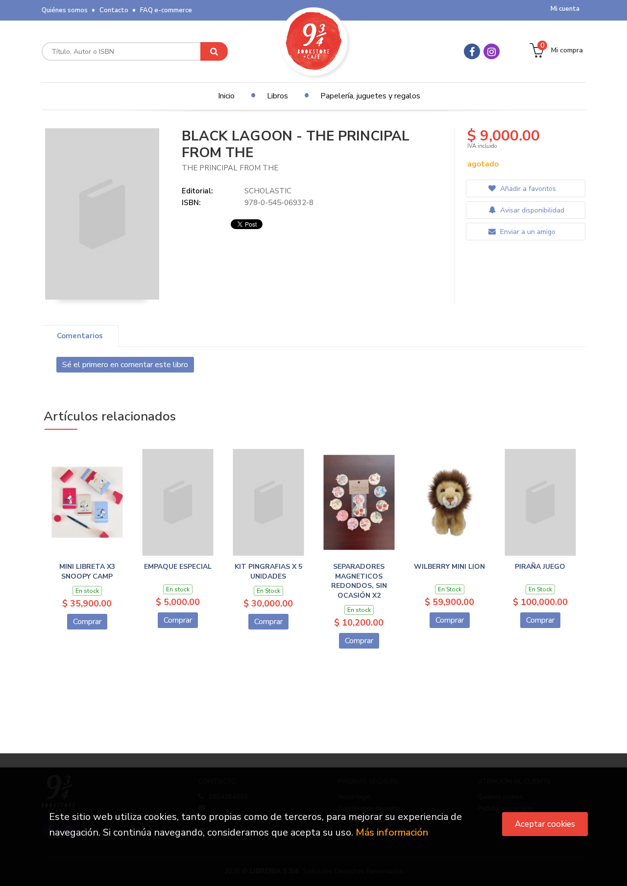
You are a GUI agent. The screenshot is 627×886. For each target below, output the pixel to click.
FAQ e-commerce (166, 10)
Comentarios (80, 336)
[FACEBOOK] (472, 51)
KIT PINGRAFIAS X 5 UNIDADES (268, 571)
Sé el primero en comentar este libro (125, 364)
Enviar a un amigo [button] (526, 231)
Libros (277, 96)
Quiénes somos (65, 10)
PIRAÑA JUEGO (540, 566)
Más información (392, 832)
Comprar (87, 621)
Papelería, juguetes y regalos (370, 96)
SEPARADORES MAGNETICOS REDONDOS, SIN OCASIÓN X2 (359, 581)
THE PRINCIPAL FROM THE (230, 168)
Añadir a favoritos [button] (527, 188)
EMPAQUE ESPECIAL (178, 566)
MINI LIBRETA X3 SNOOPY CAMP (87, 571)
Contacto (113, 10)
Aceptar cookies (545, 824)
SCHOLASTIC (267, 191)
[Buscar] (214, 51)
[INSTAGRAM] (491, 51)
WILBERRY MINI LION (449, 566)
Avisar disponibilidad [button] (531, 210)
